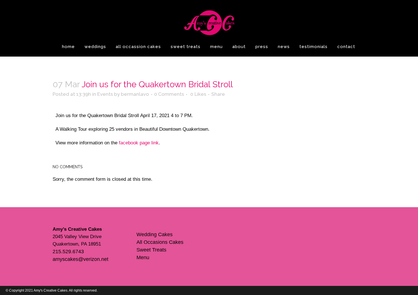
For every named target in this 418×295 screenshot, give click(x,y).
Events (105, 94)
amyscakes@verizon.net (80, 259)
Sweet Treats (151, 250)
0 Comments (169, 94)
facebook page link (139, 143)
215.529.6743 (68, 251)
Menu (142, 257)
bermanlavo (135, 94)
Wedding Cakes (154, 234)
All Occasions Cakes (159, 242)
